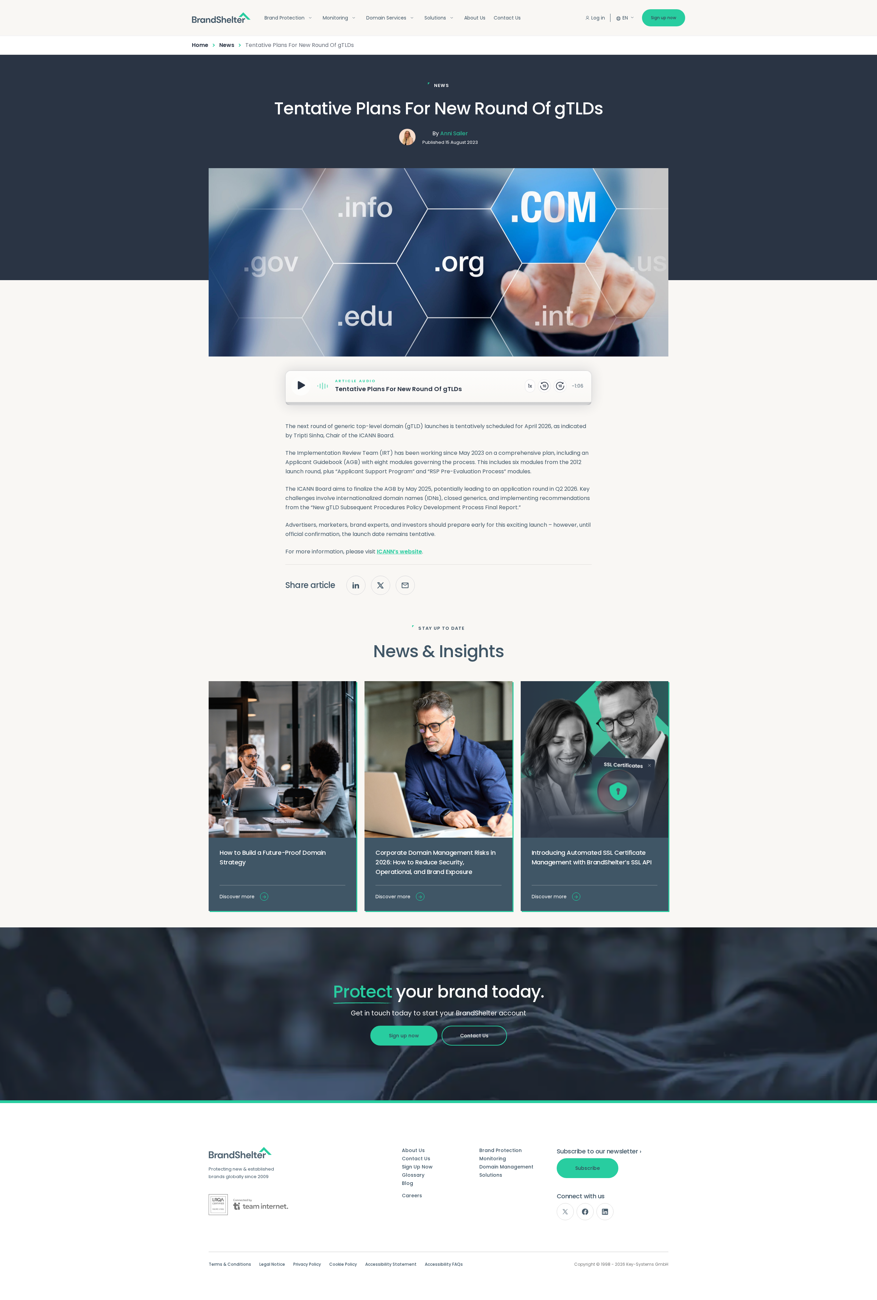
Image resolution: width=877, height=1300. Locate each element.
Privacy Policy (307, 1264)
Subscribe (587, 1168)
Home (200, 45)
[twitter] (565, 1211)
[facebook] (585, 1211)
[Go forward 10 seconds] (560, 385)
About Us (474, 17)
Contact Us (507, 17)
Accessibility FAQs (444, 1264)
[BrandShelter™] (221, 17)
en (625, 17)
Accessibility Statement (391, 1264)
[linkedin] (605, 1211)
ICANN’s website (399, 551)
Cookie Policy (343, 1264)
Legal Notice (272, 1264)
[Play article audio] (300, 386)
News (226, 45)
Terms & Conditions (230, 1264)
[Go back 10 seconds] (544, 385)
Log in (598, 17)
